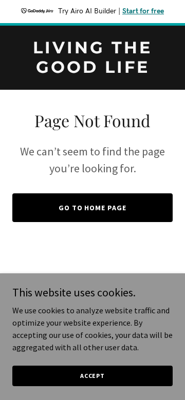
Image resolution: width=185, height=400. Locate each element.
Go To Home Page (93, 207)
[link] (92, 70)
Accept (92, 375)
